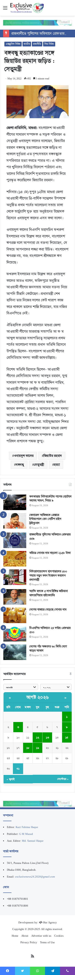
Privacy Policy (28, 942)
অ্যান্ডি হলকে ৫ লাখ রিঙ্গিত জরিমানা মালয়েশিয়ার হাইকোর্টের (48, 593)
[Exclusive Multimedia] (37, 22)
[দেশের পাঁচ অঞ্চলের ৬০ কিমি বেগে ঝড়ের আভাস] (14, 652)
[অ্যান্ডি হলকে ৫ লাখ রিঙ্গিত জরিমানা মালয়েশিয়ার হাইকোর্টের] (14, 597)
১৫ (66, 737)
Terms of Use (47, 942)
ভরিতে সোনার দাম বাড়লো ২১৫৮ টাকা (50, 553)
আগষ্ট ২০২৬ (37, 697)
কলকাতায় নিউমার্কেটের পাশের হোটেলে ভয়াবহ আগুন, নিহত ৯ (50, 498)
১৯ (37, 748)
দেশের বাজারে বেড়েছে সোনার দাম (47, 609)
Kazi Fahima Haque (27, 827)
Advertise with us (41, 935)
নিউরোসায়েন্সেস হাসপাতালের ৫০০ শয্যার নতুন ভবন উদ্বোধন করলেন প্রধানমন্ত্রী (48, 575)
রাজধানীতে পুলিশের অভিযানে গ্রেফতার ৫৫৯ (41, 33)
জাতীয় (27, 44)
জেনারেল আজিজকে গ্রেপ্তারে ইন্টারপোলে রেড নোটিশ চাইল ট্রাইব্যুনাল (45, 519)
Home (15, 935)
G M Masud (26, 834)
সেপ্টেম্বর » (63, 779)
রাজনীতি (37, 44)
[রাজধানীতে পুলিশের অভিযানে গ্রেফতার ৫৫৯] (14, 540)
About (24, 935)
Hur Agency (50, 922)
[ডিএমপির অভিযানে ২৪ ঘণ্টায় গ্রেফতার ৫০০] (14, 634)
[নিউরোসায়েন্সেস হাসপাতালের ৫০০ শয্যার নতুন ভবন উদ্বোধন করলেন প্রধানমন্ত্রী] (14, 577)
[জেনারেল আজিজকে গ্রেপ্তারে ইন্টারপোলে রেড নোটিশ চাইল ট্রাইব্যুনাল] (14, 521)
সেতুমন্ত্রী (39, 464)
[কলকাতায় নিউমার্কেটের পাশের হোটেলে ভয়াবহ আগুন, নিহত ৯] (14, 502)
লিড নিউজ (49, 44)
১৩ (47, 737)
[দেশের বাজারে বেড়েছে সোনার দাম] (14, 615)
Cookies (59, 935)
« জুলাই (11, 779)
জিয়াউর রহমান (53, 455)
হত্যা (57, 464)
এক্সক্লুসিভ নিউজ (13, 44)
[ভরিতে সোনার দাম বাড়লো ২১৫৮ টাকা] (14, 559)
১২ (37, 737)
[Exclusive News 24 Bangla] (27, 8)
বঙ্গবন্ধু (20, 464)
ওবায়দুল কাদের (24, 455)
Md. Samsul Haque (33, 840)
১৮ (27, 748)
